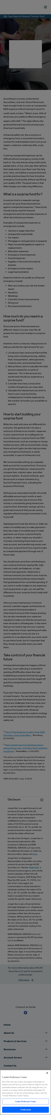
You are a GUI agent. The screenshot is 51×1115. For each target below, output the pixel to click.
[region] (25, 1092)
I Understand (25, 1110)
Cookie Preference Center (25, 1101)
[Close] (47, 1073)
